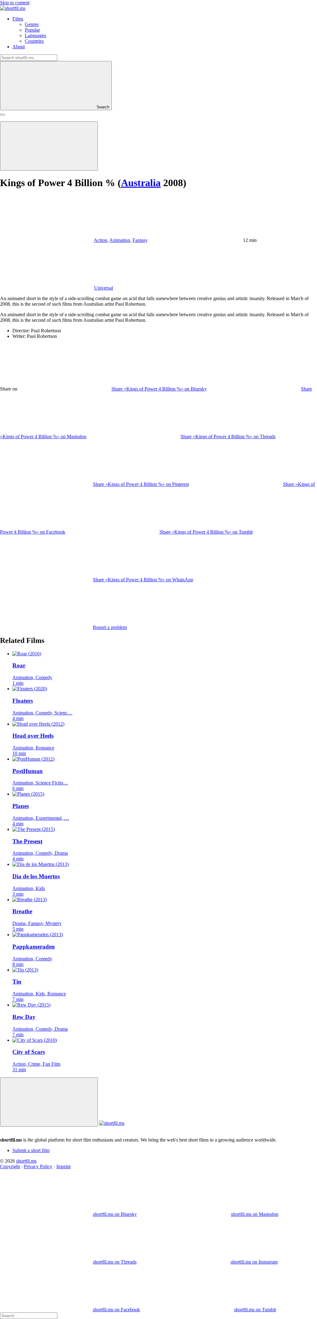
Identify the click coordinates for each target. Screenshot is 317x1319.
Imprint (63, 1166)
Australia (141, 182)
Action (100, 240)
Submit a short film (31, 1150)
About (18, 46)
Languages (35, 35)
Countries (34, 41)
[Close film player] (49, 1102)
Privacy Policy (38, 1166)
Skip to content (14, 2)
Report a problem (110, 627)
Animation (119, 240)
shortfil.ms (26, 1161)
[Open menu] (2, 115)
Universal (103, 287)
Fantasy (140, 240)
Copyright (10, 1166)
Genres (32, 24)
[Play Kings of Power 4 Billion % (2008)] (49, 146)
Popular (32, 30)
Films (17, 18)
